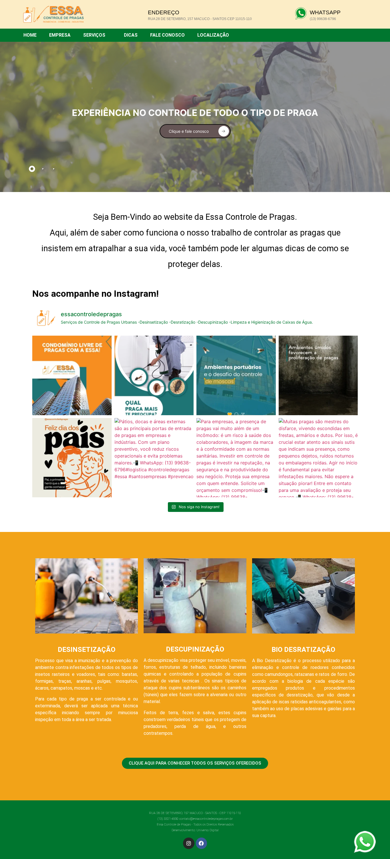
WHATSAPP (325, 12)
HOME (30, 35)
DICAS (131, 35)
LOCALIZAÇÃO (213, 35)
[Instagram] (188, 843)
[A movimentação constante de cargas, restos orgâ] (236, 375)
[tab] (32, 169)
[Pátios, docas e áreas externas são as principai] (154, 458)
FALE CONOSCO (167, 35)
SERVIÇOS (94, 35)
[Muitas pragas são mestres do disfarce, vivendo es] (318, 458)
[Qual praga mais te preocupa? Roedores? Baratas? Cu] (154, 375)
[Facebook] (201, 843)
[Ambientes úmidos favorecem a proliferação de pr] (318, 375)
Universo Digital (207, 830)
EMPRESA (60, 35)
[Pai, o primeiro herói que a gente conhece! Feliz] (72, 458)
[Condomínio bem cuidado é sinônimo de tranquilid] (72, 375)
